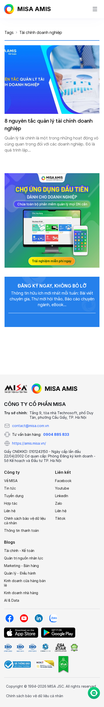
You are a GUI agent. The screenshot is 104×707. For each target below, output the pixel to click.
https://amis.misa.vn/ (29, 443)
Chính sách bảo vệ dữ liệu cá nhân (25, 520)
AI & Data (11, 600)
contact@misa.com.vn (30, 425)
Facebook (63, 481)
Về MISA (11, 481)
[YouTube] (24, 618)
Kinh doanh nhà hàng (21, 593)
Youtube (62, 488)
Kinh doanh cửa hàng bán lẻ (24, 583)
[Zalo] (53, 618)
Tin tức (10, 488)
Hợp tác (10, 503)
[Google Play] (58, 633)
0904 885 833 (56, 434)
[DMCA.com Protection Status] (74, 648)
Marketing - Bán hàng (21, 565)
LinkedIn (61, 496)
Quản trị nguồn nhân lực (23, 558)
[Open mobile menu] (95, 9)
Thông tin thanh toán (21, 530)
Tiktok (60, 518)
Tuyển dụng (13, 496)
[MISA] (16, 389)
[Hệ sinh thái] (54, 389)
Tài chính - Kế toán (19, 550)
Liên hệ (9, 511)
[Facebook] (9, 618)
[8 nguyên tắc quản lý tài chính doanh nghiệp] (52, 79)
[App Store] (21, 633)
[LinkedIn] (38, 618)
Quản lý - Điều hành (20, 573)
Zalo (58, 503)
